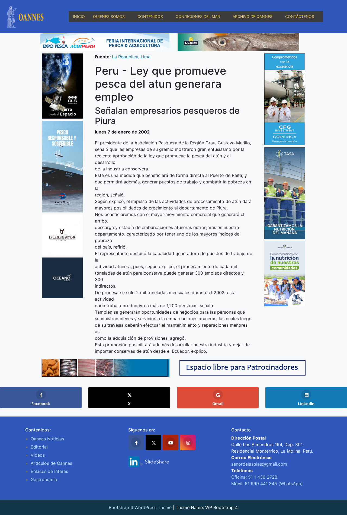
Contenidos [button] (150, 16)
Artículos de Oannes (51, 463)
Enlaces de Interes (49, 471)
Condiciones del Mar (198, 16)
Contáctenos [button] (299, 16)
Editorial (39, 447)
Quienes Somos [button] (109, 16)
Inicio (79, 16)
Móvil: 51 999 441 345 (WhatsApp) (267, 483)
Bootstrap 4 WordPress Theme (140, 507)
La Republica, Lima (131, 56)
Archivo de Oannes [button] (252, 16)
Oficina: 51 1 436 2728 (254, 477)
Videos (38, 455)
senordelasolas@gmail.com (259, 464)
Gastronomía (44, 479)
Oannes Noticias (47, 438)
